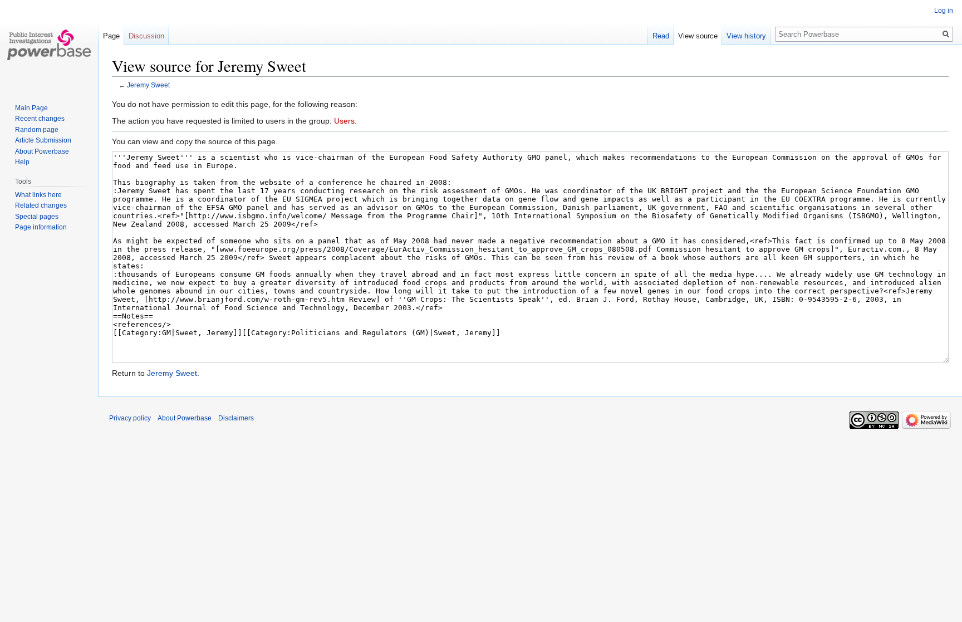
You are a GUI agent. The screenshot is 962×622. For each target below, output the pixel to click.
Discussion (146, 36)
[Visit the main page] (49, 44)
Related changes (41, 205)
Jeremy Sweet (148, 85)
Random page (36, 130)
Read (660, 36)
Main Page (31, 108)
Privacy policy (130, 418)
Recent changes (40, 119)
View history (746, 36)
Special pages (36, 217)
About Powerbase (42, 151)
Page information (41, 227)
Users (344, 120)
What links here (38, 195)
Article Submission (43, 140)
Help (22, 162)
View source (698, 36)
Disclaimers (236, 418)
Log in (943, 10)
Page (111, 36)
